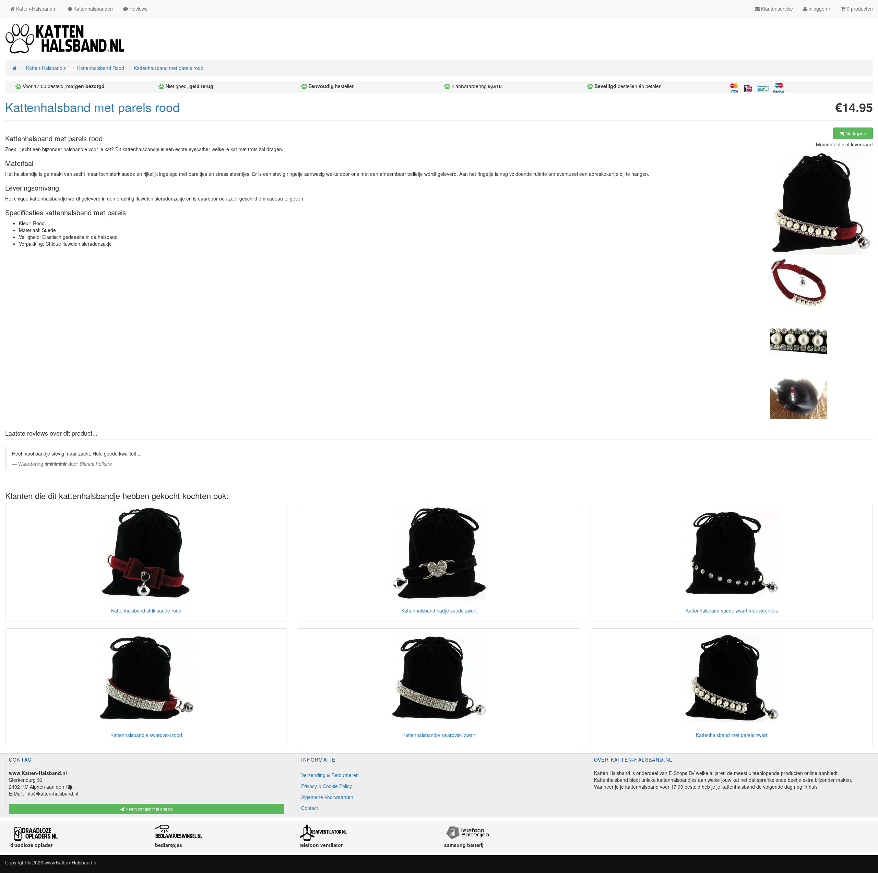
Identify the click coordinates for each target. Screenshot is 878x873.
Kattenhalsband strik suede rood (146, 610)
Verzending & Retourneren (330, 775)
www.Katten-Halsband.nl (71, 862)
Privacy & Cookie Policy (326, 786)
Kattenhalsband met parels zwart (731, 734)
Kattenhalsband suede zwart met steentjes (732, 610)
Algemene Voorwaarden (327, 796)
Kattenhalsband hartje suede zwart (439, 610)
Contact (309, 807)
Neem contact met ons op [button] (148, 809)
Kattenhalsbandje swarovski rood (146, 734)
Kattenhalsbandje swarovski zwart (439, 734)
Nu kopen (855, 133)
